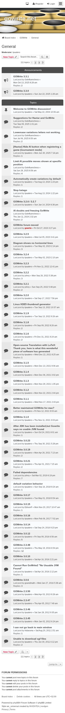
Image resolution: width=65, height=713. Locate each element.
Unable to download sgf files (29, 638)
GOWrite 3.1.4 (21, 371)
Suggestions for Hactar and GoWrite (33, 118)
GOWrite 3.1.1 (21, 399)
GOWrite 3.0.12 (21, 533)
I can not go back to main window (32, 627)
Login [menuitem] (52, 4)
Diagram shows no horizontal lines (33, 243)
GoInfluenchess (32, 79)
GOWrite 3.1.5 (21, 362)
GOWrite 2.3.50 (21, 591)
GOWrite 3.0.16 (21, 515)
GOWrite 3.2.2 (21, 272)
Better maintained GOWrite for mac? (33, 408)
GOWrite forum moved (25, 225)
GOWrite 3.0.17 (21, 495)
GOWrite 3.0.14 (21, 524)
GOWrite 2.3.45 (21, 618)
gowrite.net (20, 18)
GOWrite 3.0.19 (21, 449)
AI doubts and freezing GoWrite (31, 210)
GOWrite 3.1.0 (21, 417)
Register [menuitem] (39, 4)
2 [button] (35, 62)
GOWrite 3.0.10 (21, 556)
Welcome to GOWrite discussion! (32, 109)
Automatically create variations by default (37, 178)
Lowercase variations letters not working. (36, 132)
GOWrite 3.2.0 (21, 295)
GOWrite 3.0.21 (21, 461)
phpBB (16, 703)
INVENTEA (34, 706)
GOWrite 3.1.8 (21, 322)
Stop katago (20, 190)
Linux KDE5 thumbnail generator (31, 304)
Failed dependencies (25, 472)
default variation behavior (28, 483)
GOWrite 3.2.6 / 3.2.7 (24, 201)
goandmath (30, 583)
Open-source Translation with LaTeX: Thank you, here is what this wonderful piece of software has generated (35, 348)
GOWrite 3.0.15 (21, 504)
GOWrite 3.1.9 (21, 313)
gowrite (28, 228)
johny (27, 275)
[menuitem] (5, 709)
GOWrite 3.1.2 (21, 390)
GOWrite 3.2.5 (21, 234)
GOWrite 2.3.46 (21, 609)
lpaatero (16, 52)
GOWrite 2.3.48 (21, 545)
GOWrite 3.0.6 (21, 580)
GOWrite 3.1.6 (21, 333)
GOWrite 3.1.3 (21, 380)
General (9, 46)
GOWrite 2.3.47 (21, 600)
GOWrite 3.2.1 (21, 283)
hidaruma (29, 630)
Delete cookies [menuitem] (23, 696)
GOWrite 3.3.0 (21, 90)
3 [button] (39, 62)
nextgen (44, 706)
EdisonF (28, 507)
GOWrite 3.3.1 (21, 76)
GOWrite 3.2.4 (21, 254)
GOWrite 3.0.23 (21, 440)
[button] (27, 4)
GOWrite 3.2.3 (21, 263)
